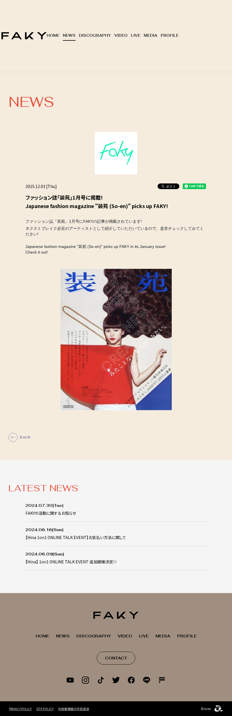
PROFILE (170, 35)
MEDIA (150, 35)
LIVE (135, 35)
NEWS (69, 35)
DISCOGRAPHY (95, 35)
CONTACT (116, 658)
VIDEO (121, 35)
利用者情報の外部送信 (73, 708)
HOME (53, 35)
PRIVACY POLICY (20, 708)
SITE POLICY (44, 708)
